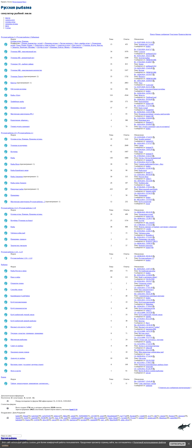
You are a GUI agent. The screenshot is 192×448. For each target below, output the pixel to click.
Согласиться (177, 444)
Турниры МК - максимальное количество (26, 70)
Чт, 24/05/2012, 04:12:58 (143, 350)
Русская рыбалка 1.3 (146, 258)
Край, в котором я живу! (148, 277)
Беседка (142, 321)
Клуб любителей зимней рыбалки (23, 321)
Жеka (65, 416)
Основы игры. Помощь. (20, 41)
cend (65, 418)
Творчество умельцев (19, 245)
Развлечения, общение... (20, 120)
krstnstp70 (149, 147)
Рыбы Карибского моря (19, 170)
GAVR (36, 420)
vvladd (141, 416)
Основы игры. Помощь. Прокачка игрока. (26, 139)
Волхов (141, 70)
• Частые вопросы (66, 43)
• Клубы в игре (42, 47)
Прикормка (15, 195)
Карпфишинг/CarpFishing (20, 296)
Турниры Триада (17, 76)
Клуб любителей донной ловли (22, 315)
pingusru (181, 416)
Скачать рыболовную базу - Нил (151, 164)
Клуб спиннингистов (19, 308)
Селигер (142, 52)
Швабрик (162, 418)
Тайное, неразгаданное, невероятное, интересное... (30, 383)
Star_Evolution (99, 418)
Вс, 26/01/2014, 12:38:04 (143, 275)
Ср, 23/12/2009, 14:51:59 (143, 331)
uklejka (148, 317)
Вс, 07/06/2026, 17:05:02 (143, 187)
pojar (102, 416)
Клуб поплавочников (19, 302)
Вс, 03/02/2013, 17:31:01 (143, 237)
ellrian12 (87, 418)
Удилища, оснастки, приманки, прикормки (27, 333)
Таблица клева (144, 233)
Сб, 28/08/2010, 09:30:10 (143, 256)
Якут (148, 323)
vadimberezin (75, 418)
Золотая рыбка (144, 58)
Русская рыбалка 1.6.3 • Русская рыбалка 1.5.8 (18, 208)
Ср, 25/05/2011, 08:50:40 (143, 174)
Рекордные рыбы (17, 189)
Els (50, 418)
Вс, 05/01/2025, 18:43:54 (143, 56)
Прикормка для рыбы (147, 239)
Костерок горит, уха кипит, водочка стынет (27, 364)
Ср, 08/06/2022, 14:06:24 (143, 243)
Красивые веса (144, 120)
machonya (73, 420)
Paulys (27, 420)
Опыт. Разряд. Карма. (24, 45)
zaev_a (103, 420)
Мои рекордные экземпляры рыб (151, 352)
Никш (25, 416)
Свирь (141, 145)
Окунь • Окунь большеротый (150, 158)
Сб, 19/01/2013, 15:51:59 (143, 300)
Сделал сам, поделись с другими (151, 340)
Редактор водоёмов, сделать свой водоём (154, 114)
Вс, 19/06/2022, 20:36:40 (143, 99)
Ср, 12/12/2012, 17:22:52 (143, 344)
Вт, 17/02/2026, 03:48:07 (143, 62)
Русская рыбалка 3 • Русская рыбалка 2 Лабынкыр (20, 37)
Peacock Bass (143, 177)
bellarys (56, 416)
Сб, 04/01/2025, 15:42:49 (143, 68)
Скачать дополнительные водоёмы (152, 89)
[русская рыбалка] (9, 438)
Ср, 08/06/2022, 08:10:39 (143, 212)
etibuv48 (149, 348)
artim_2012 (125, 420)
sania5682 (173, 418)
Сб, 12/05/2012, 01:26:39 (143, 369)
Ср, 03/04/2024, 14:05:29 (143, 149)
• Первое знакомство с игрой (32, 43)
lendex (148, 46)
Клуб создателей (145, 202)
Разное (3, 377)
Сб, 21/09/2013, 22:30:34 (143, 168)
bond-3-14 (73, 409)
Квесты (13, 83)
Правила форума (184, 34)
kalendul (19, 420)
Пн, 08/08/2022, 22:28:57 (143, 218)
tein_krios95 (150, 223)
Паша (141, 152)
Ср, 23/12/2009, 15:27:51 (143, 337)
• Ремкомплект (76, 47)
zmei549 (34, 418)
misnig (162, 416)
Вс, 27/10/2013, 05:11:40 (143, 319)
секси (54, 420)
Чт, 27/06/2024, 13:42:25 (143, 156)
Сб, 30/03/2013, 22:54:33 (143, 193)
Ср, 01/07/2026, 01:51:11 (143, 42)
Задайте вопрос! (145, 139)
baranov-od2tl (151, 191)
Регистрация (17, 2)
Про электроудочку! (146, 290)
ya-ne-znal (149, 85)
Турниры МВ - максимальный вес (23, 51)
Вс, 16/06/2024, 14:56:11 (143, 93)
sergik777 (149, 172)
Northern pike (143, 183)
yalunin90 (93, 420)
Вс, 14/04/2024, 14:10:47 (143, 74)
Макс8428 (113, 420)
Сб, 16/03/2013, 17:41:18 (143, 287)
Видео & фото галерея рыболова (151, 371)
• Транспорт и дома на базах (44, 45)
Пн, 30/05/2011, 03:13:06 (143, 181)
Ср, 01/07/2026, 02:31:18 (143, 87)
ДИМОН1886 (151, 60)
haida (17, 416)
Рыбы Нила (15, 164)
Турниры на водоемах (19, 145)
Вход (24, 2)
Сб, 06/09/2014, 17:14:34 (143, 356)
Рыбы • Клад (15, 95)
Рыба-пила (143, 170)
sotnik (73, 416)
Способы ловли (16, 289)
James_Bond (112, 418)
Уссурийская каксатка (147, 271)
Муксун (142, 95)
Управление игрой (146, 214)
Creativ (148, 229)
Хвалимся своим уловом (20, 352)
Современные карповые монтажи (151, 296)
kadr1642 (34, 416)
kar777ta (123, 416)
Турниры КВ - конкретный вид (22, 58)
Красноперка (144, 101)
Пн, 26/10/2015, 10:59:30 (143, 325)
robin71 (148, 179)
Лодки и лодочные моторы (149, 346)
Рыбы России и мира (18, 271)
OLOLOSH (150, 279)
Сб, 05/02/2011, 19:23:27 (143, 281)
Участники (174, 34)
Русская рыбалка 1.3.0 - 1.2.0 (12, 252)
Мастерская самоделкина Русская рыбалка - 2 (28, 202)
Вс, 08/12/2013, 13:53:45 (143, 199)
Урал (140, 83)
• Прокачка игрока (51, 43)
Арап (148, 185)
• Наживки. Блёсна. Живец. (59, 47)
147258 (93, 416)
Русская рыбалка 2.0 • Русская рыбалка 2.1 (17, 133)
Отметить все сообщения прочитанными (174, 388)
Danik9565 (150, 110)
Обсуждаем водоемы (18, 89)
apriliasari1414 (151, 54)
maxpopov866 (151, 329)
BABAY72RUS (152, 241)
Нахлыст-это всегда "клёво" (21, 327)
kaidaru (141, 418)
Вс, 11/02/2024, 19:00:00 (143, 118)
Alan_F (57, 418)
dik (155, 416)
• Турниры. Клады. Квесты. (92, 45)
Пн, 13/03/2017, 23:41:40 (143, 381)
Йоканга (142, 76)
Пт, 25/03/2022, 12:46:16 (143, 231)
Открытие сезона (17, 283)
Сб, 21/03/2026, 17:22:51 (143, 137)
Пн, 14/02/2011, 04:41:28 (143, 294)
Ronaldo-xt (150, 235)
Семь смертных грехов (147, 383)
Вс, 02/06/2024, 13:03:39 (143, 112)
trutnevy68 (149, 103)
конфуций (151, 418)
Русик (132, 418)
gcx (149, 416)
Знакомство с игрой (146, 44)
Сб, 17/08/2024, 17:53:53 (143, 225)
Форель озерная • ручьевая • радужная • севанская (158, 227)
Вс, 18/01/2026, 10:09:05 (143, 81)
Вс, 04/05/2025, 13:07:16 (143, 269)
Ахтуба (141, 221)
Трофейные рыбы (17, 101)
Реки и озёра (15, 277)
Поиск (152, 34)
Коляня (133, 416)
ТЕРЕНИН (83, 416)
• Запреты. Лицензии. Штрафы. (23, 47)
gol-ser (148, 373)
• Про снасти (76, 45)
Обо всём (142, 358)
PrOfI (43, 418)
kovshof (83, 420)
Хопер (141, 64)
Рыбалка (4, 265)
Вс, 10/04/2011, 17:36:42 (143, 306)
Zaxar (148, 204)
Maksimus (149, 304)
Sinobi (18, 418)
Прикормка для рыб (18, 108)
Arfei (25, 418)
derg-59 (45, 420)
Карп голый (143, 108)
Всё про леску (144, 333)
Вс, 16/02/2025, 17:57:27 (143, 143)
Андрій (124, 418)
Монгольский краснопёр (148, 189)
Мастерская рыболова (19, 339)
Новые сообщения (162, 34)
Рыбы (13, 158)
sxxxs (148, 354)
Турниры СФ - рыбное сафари (22, 64)
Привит (172, 416)
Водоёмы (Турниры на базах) (22, 220)
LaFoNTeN (46, 416)
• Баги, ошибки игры (82, 43)
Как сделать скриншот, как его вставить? (154, 126)
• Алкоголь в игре (63, 45)
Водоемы (14, 152)
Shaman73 (149, 122)
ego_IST (63, 420)
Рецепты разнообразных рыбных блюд (153, 365)
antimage (149, 385)
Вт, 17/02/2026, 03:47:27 (143, 49)
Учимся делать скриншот (20, 126)
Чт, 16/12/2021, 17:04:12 (143, 362)
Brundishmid (111, 416)
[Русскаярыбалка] (16, 7)
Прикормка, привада (18, 239)
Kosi (147, 285)
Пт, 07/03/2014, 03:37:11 (143, 162)
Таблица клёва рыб (18, 233)
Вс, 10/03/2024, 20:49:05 (143, 124)
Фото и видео (16, 371)
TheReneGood (151, 97)
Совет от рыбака (17, 346)
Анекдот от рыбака (18, 358)
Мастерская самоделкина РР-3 (22, 114)
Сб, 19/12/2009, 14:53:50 (143, 312)
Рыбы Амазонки (17, 176)
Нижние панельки (146, 245)
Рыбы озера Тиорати (18, 183)
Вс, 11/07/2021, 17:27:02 (143, 106)
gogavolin (149, 367)
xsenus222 (149, 141)
